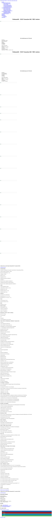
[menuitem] (27, 5)
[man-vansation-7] (26, 229)
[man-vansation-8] (26, 253)
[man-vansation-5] (26, 180)
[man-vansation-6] (26, 204)
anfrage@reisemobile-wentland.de (6, 505)
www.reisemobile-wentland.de (6, 506)
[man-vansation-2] (26, 113)
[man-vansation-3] (26, 132)
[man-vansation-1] (26, 94)
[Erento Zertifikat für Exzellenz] (4, 509)
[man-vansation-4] (26, 156)
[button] (3, 511)
